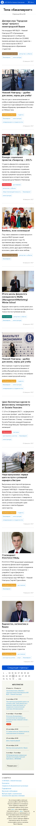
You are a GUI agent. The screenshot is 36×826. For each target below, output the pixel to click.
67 (23, 676)
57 (19, 673)
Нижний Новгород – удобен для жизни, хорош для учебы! (16, 94)
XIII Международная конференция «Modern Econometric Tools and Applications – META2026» (16, 756)
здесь (13, 809)
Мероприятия (17, 685)
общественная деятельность (12, 192)
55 (12, 673)
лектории (16, 432)
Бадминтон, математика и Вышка (15, 625)
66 (19, 676)
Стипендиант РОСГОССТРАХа (10, 556)
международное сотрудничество (13, 122)
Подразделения (6, 788)
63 (10, 676)
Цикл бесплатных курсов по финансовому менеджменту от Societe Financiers (16, 404)
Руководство (5, 783)
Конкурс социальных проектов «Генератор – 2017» (17, 158)
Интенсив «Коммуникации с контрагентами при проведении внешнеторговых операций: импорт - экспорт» (17, 718)
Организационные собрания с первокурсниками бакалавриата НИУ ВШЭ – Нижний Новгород (17, 692)
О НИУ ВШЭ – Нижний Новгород (11, 780)
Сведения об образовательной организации (15, 786)
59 (25, 673)
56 (15, 673)
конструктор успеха (9, 657)
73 (13, 679)
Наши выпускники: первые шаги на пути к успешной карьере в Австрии (15, 477)
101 (19, 679)
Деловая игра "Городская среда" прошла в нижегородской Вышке (14, 23)
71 (7, 679)
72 (10, 679)
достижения (16, 184)
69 (29, 676)
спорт (19, 657)
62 (7, 676)
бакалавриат (7, 57)
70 (3, 679)
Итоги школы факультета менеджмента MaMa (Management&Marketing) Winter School (15, 298)
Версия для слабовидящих (9, 791)
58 (22, 673)
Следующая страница (18, 667)
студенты (20, 115)
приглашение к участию (10, 436)
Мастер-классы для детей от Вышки (17, 748)
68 (26, 676)
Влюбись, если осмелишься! (16, 230)
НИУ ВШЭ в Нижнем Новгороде (14, 2)
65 (16, 676)
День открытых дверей (13, 740)
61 (3, 676)
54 (9, 673)
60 (28, 673)
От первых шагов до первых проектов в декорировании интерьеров (17, 732)
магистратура (17, 57)
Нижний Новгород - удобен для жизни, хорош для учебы (16, 360)
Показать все (12, 766)
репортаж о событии (25, 54)
